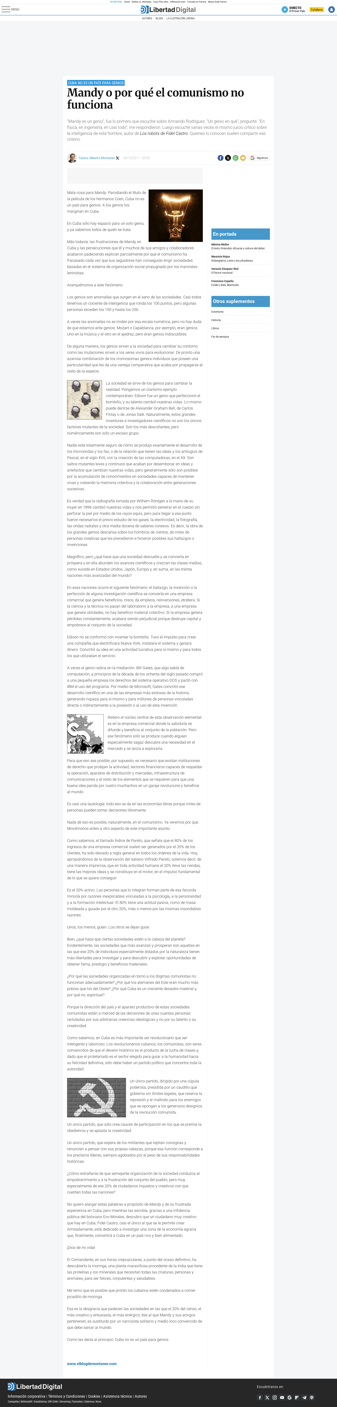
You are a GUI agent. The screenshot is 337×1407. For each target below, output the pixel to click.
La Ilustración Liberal (181, 18)
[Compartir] (220, 158)
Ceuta (127, 2)
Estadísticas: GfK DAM (46, 1401)
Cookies (94, 1396)
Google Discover (289, 1397)
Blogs (159, 18)
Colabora (317, 10)
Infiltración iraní (177, 2)
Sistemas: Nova (92, 1401)
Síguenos (262, 158)
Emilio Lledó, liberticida (225, 283)
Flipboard (297, 1397)
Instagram (275, 1397)
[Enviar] (236, 158)
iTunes (312, 1397)
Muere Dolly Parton (217, 2)
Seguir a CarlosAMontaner (117, 158)
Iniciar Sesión (331, 9)
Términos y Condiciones (66, 1396)
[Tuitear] (228, 158)
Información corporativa (26, 1396)
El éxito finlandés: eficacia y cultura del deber (238, 246)
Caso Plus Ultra (160, 2)
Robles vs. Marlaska (141, 2)
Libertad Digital (132, 1386)
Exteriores (217, 311)
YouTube (282, 1397)
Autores (147, 18)
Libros (215, 328)
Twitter (267, 1397)
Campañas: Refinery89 (20, 1401)
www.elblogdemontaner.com (92, 1363)
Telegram (304, 1397)
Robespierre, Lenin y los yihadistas (232, 258)
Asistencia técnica (117, 1396)
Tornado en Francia (196, 2)
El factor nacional (225, 270)
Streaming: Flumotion (71, 1401)
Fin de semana (220, 336)
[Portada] (168, 9)
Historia (216, 320)
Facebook (260, 1397)
